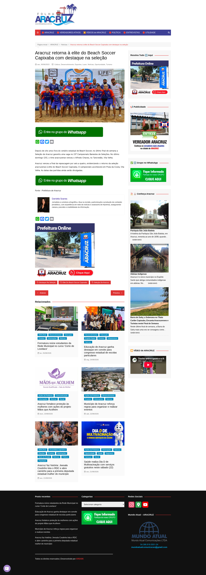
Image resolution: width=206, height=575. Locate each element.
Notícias (91, 64)
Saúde (100, 453)
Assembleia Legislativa (58, 450)
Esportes (78, 64)
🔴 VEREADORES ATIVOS (69, 33)
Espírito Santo (90, 338)
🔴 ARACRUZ (48, 33)
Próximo (116, 293)
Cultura (57, 64)
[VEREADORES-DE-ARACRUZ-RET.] (149, 131)
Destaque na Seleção (47, 282)
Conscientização (61, 395)
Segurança (109, 453)
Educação (68, 335)
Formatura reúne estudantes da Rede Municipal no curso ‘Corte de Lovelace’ (56, 346)
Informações (52, 338)
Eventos (41, 338)
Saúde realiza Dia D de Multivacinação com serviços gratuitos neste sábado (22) (99, 464)
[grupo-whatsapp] (69, 132)
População (42, 461)
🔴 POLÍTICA (115, 33)
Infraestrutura (112, 338)
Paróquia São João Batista (142, 231)
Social (62, 399)
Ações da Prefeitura (45, 395)
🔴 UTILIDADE (149, 33)
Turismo (109, 64)
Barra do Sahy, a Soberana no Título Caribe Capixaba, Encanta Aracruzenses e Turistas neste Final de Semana (149, 320)
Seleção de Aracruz (101, 282)
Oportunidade (100, 64)
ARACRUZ (42, 335)
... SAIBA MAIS (150, 283)
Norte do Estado (44, 457)
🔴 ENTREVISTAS (131, 33)
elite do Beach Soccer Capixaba (75, 282)
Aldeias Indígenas (138, 274)
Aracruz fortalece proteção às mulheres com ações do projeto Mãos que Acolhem (54, 407)
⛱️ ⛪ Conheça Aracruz (142, 194)
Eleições (42, 453)
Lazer (84, 64)
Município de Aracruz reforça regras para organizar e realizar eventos (100, 407)
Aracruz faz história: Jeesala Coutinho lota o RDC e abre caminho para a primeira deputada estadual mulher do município (56, 541)
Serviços (88, 457)
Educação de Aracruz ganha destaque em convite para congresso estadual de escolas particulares (56, 513)
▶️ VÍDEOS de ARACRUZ (94, 33)
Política (65, 457)
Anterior (43, 293)
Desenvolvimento (67, 64)
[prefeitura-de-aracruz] (65, 250)
